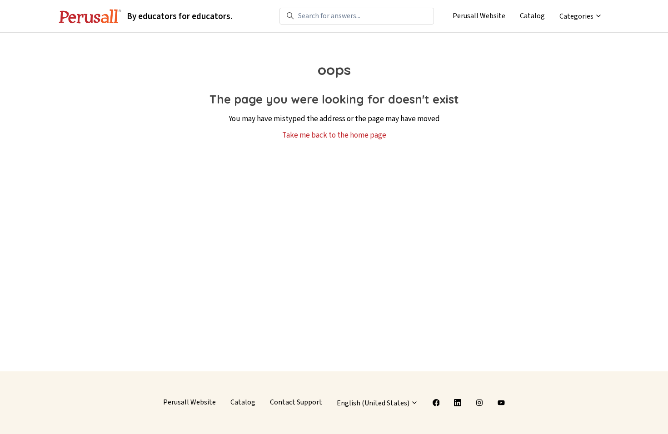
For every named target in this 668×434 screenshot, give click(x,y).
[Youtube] (501, 403)
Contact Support (296, 402)
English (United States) (374, 403)
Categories (577, 16)
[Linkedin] (458, 403)
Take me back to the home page (334, 135)
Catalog (532, 16)
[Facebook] (436, 403)
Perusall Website (479, 16)
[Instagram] (479, 403)
